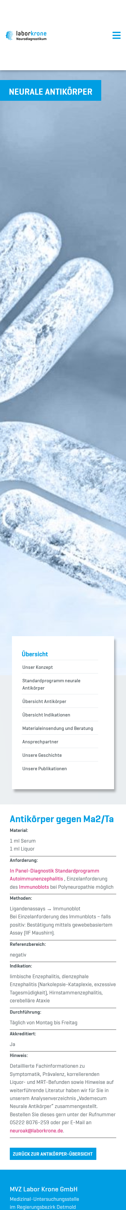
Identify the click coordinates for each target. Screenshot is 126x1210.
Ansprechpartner (40, 741)
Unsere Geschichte (42, 755)
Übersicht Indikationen (46, 714)
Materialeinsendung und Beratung (57, 728)
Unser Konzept (37, 667)
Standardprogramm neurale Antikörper (51, 684)
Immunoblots (34, 887)
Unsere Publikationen (44, 768)
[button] (50, 90)
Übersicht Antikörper (44, 701)
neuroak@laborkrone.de (36, 1131)
